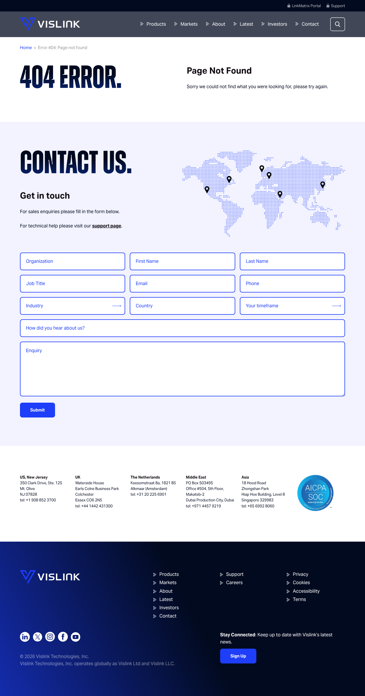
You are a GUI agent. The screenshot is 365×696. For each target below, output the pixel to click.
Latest (246, 24)
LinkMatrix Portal (306, 5)
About (218, 24)
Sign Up (238, 656)
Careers (234, 583)
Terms (299, 599)
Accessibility (306, 591)
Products (156, 24)
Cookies (301, 583)
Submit (37, 410)
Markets (189, 24)
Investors (277, 24)
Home (26, 47)
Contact (310, 24)
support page (106, 226)
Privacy (300, 574)
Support (338, 5)
